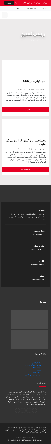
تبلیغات (18, 8)
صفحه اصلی (41, 40)
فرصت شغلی (36, 367)
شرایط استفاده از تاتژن (33, 365)
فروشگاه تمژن (36, 372)
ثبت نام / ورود (45, 8)
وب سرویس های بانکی (33, 375)
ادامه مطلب (25, 110)
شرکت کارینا (20, 437)
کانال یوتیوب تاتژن (31, 8)
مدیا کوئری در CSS (34, 80)
